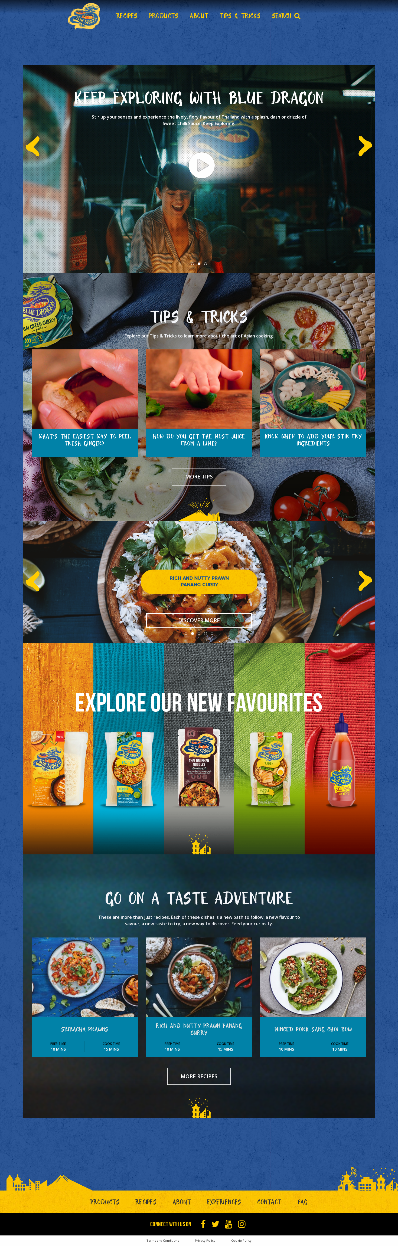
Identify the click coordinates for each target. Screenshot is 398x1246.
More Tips (199, 476)
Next (362, 140)
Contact (269, 1203)
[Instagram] (242, 1224)
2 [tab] (199, 264)
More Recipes (199, 1076)
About (182, 1203)
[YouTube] (229, 1224)
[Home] (84, 16)
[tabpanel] (199, 169)
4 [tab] (205, 633)
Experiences (224, 1203)
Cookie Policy (241, 1240)
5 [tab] (212, 633)
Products (104, 1203)
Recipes (146, 1203)
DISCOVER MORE (199, 620)
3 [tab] (205, 264)
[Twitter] (215, 1224)
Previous (36, 140)
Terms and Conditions (162, 1240)
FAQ (303, 1203)
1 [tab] (192, 264)
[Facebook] (203, 1224)
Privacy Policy (205, 1240)
